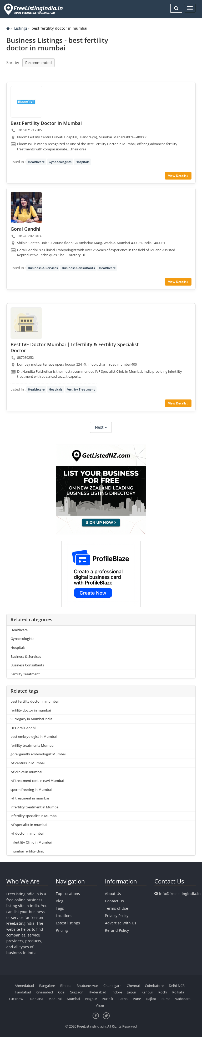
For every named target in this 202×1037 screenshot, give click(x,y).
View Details (177, 175)
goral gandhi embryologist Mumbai (38, 754)
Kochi (162, 992)
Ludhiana (35, 998)
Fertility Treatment (81, 389)
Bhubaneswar (87, 985)
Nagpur (91, 998)
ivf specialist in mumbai (29, 824)
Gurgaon (76, 992)
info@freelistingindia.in (180, 893)
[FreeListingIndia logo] (33, 9)
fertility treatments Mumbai (32, 745)
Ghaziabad (44, 992)
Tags (60, 908)
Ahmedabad (24, 985)
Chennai (133, 985)
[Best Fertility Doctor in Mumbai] (26, 101)
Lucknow (16, 998)
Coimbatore (154, 985)
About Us (113, 893)
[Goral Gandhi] (26, 207)
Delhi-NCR (177, 985)
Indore (117, 992)
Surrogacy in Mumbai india (31, 719)
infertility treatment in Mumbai (35, 807)
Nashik (107, 998)
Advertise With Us (120, 922)
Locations (64, 915)
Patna (123, 998)
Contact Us (114, 900)
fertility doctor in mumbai (31, 710)
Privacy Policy (116, 915)
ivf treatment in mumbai (30, 798)
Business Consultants (78, 268)
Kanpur (147, 992)
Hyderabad (97, 992)
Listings (21, 28)
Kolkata (178, 992)
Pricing (62, 930)
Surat (165, 998)
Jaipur (131, 992)
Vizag (100, 1005)
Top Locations (68, 893)
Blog (59, 900)
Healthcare (36, 162)
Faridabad (23, 992)
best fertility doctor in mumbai (34, 701)
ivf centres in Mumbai (27, 763)
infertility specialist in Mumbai (34, 815)
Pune (137, 998)
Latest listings (68, 922)
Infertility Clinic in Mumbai (31, 842)
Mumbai (73, 998)
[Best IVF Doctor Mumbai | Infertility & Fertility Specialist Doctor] (26, 323)
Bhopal (65, 985)
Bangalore (47, 985)
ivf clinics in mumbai (26, 772)
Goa (61, 992)
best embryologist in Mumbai (34, 736)
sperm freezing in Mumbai (31, 789)
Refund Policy (117, 930)
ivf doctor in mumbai (27, 833)
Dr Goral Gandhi (23, 727)
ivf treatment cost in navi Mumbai (37, 780)
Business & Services (43, 268)
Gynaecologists (60, 162)
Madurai (55, 998)
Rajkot (151, 998)
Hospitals (82, 162)
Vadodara (182, 998)
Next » (101, 427)
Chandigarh (112, 985)
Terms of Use (116, 908)
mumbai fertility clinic (27, 851)
